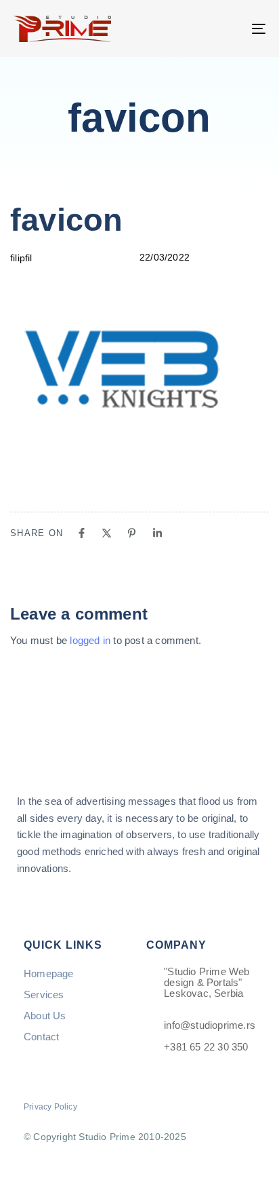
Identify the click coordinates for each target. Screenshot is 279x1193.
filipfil (21, 257)
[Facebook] (82, 533)
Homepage (49, 973)
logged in (90, 640)
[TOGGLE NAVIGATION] (223, 28)
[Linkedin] (157, 533)
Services (44, 994)
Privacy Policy (50, 1107)
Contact (41, 1036)
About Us (45, 1015)
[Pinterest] (132, 533)
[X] (107, 533)
